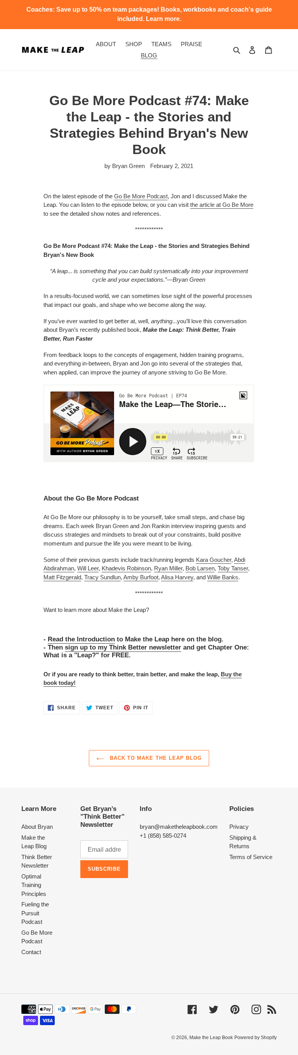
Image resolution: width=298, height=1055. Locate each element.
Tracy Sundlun (102, 577)
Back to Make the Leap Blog (155, 758)
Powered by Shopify (255, 1037)
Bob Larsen (200, 568)
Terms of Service (250, 857)
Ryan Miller (168, 568)
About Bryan (37, 826)
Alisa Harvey (177, 577)
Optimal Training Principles (33, 885)
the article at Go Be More (221, 204)
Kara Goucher (213, 559)
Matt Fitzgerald (62, 577)
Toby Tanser (233, 568)
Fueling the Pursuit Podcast (35, 913)
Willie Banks (222, 577)
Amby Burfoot (140, 577)
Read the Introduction (81, 639)
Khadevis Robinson (126, 568)
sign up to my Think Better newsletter (123, 647)
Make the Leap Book (211, 1037)
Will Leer (88, 568)
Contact (31, 952)
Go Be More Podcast (141, 196)
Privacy (239, 826)
